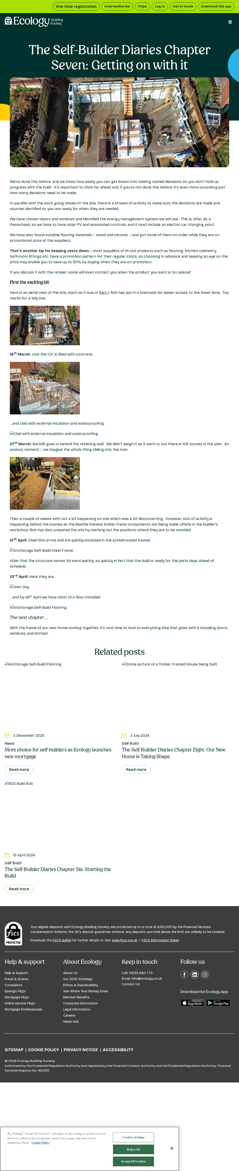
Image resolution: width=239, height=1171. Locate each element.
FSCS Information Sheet (160, 940)
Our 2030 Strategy (77, 979)
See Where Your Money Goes (85, 991)
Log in (160, 6)
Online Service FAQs (20, 1003)
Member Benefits (76, 997)
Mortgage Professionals (23, 1009)
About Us (70, 973)
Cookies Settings (133, 1137)
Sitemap (14, 1049)
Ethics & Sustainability (80, 985)
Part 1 (104, 292)
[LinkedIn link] (195, 977)
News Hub (71, 1022)
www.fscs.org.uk (124, 940)
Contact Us (131, 984)
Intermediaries (117, 6)
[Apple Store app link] (192, 1005)
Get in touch (183, 6)
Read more (19, 769)
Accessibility (118, 1049)
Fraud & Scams (16, 979)
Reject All (133, 1149)
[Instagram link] (205, 977)
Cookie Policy (43, 1049)
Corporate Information (80, 1003)
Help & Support (16, 973)
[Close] (172, 1148)
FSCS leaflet (62, 940)
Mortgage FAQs (17, 997)
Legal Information (76, 1009)
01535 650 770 (141, 973)
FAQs (142, 6)
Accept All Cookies (133, 1161)
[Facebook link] (184, 977)
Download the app (216, 6)
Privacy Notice (81, 1049)
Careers (69, 1016)
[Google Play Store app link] (218, 1005)
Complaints (13, 985)
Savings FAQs (15, 991)
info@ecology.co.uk (147, 979)
